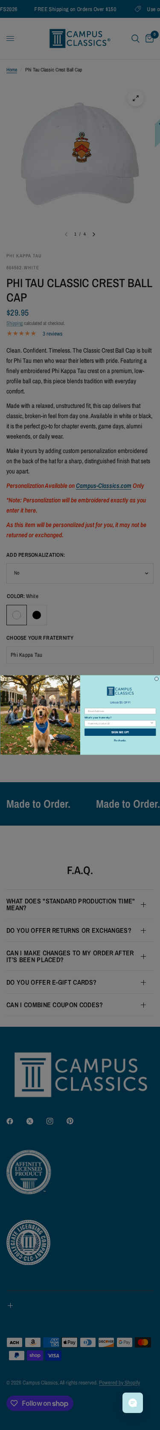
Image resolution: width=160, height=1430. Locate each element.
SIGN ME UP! (120, 732)
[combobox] (119, 723)
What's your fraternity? (97, 717)
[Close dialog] (156, 679)
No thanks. (120, 740)
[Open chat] (132, 1403)
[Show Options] (152, 723)
